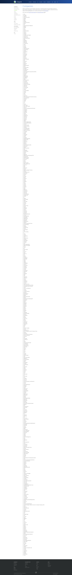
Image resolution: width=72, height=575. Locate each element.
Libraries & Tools (27, 567)
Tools (15, 11)
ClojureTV (37, 566)
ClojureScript (49, 565)
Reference (26, 564)
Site (14, 566)
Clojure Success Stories (32, 12)
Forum (15, 16)
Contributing (15, 13)
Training (15, 18)
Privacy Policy (24, 573)
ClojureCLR (49, 566)
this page (56, 574)
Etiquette (15, 19)
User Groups (16, 23)
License (15, 29)
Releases (49, 563)
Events (15, 17)
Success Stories (16, 7)
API (25, 565)
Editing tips (15, 28)
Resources (15, 563)
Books (15, 22)
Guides (26, 566)
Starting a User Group (17, 24)
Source (49, 564)
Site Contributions (16, 27)
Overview (26, 563)
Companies (15, 10)
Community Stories (16, 9)
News (37, 563)
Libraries (15, 12)
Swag (15, 33)
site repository (46, 10)
